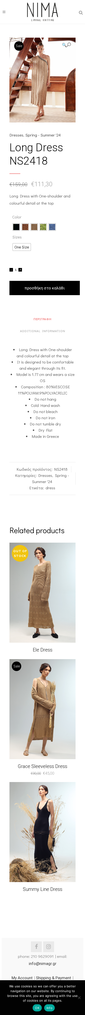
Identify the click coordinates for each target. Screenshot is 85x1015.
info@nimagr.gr (42, 963)
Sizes (17, 237)
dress (50, 487)
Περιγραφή (42, 319)
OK (37, 1008)
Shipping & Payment (53, 977)
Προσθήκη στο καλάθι (45, 288)
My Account (22, 977)
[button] (66, 45)
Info (49, 1008)
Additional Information (42, 331)
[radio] (16, 227)
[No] (79, 997)
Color (16, 217)
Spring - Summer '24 (43, 135)
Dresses (16, 135)
